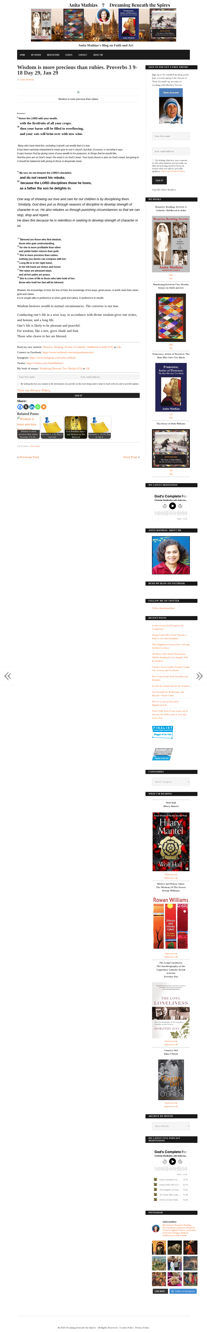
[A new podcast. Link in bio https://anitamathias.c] (190, 1279)
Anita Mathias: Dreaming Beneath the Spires (103, 23)
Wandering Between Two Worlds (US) (60, 368)
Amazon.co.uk (171, 877)
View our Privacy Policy (33, 390)
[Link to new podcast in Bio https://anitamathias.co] (159, 1279)
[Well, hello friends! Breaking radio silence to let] (190, 1248)
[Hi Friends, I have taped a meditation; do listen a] (159, 1263)
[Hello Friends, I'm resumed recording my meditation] (175, 1248)
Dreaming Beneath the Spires (81, 1327)
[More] (43, 406)
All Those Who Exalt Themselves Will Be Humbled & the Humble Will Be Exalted (170, 657)
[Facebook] (20, 406)
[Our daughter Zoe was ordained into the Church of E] (175, 1263)
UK (119, 346)
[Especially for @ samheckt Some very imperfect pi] (175, 1279)
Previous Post (29, 457)
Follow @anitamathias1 (163, 608)
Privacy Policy (142, 1327)
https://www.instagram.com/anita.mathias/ (53, 357)
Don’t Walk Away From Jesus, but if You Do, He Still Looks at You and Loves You (169, 714)
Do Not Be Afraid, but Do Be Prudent (170, 686)
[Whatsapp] (37, 406)
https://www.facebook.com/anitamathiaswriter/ (68, 352)
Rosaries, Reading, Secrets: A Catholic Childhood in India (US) (78, 346)
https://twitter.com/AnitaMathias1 (45, 363)
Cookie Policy (127, 1327)
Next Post (130, 457)
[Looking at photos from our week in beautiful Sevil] (159, 1248)
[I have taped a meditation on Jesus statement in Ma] (190, 1263)
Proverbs (35, 446)
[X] (26, 406)
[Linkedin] (32, 406)
